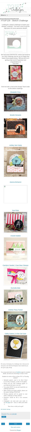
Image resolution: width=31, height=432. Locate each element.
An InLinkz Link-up (5, 409)
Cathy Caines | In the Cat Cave (15, 334)
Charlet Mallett (15, 236)
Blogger (19, 430)
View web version (15, 427)
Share (3, 416)
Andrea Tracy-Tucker (15, 310)
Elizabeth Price (15, 92)
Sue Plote (15, 210)
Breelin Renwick (15, 115)
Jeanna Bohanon (15, 182)
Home (15, 423)
